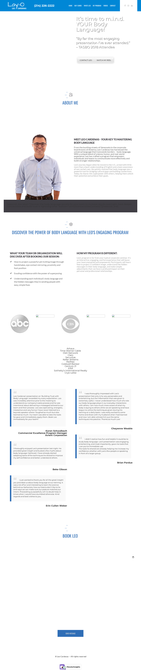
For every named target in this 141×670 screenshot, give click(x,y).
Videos (105, 5)
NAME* (54, 567)
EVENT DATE (102, 555)
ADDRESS (56, 579)
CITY (98, 579)
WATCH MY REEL (104, 60)
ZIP (53, 591)
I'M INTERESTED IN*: (61, 555)
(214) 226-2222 (44, 5)
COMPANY (11, 579)
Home (70, 5)
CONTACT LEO (86, 60)
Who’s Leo (87, 5)
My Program (97, 5)
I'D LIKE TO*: (12, 555)
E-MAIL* (100, 567)
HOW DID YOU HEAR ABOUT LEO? (23, 604)
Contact (113, 5)
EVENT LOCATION (15, 567)
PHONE (100, 591)
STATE (9, 591)
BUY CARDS (78, 5)
